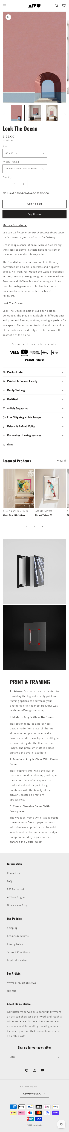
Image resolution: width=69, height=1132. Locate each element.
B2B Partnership (16, 889)
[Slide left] (4, 114)
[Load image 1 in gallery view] (17, 113)
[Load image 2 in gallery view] (34, 113)
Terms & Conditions (18, 952)
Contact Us (13, 873)
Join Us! (11, 990)
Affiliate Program (16, 897)
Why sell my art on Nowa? (22, 982)
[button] (4, 6)
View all (61, 460)
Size (5, 146)
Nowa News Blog (17, 905)
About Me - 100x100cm (14, 515)
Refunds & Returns (17, 936)
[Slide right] (65, 114)
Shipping (12, 928)
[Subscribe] (58, 1057)
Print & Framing (11, 162)
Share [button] (10, 444)
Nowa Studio (37, 1125)
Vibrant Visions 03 (43, 515)
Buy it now (34, 214)
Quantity (7, 177)
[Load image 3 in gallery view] (52, 113)
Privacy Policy (15, 944)
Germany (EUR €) (32, 1094)
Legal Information (17, 960)
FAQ (9, 881)
